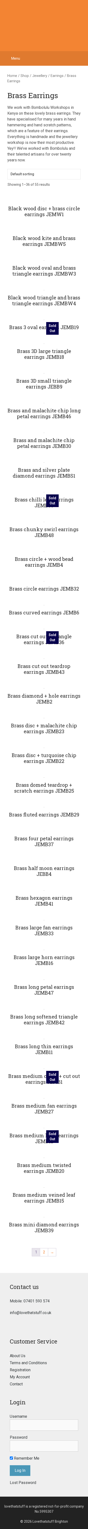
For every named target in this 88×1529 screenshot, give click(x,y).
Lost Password (23, 1482)
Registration (20, 1370)
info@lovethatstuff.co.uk (30, 1312)
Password (18, 1437)
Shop (25, 76)
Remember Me (26, 1458)
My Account (20, 1377)
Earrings (57, 76)
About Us (17, 1355)
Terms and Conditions (28, 1363)
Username (18, 1416)
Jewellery (39, 76)
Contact (16, 1384)
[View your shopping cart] (82, 58)
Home (12, 76)
